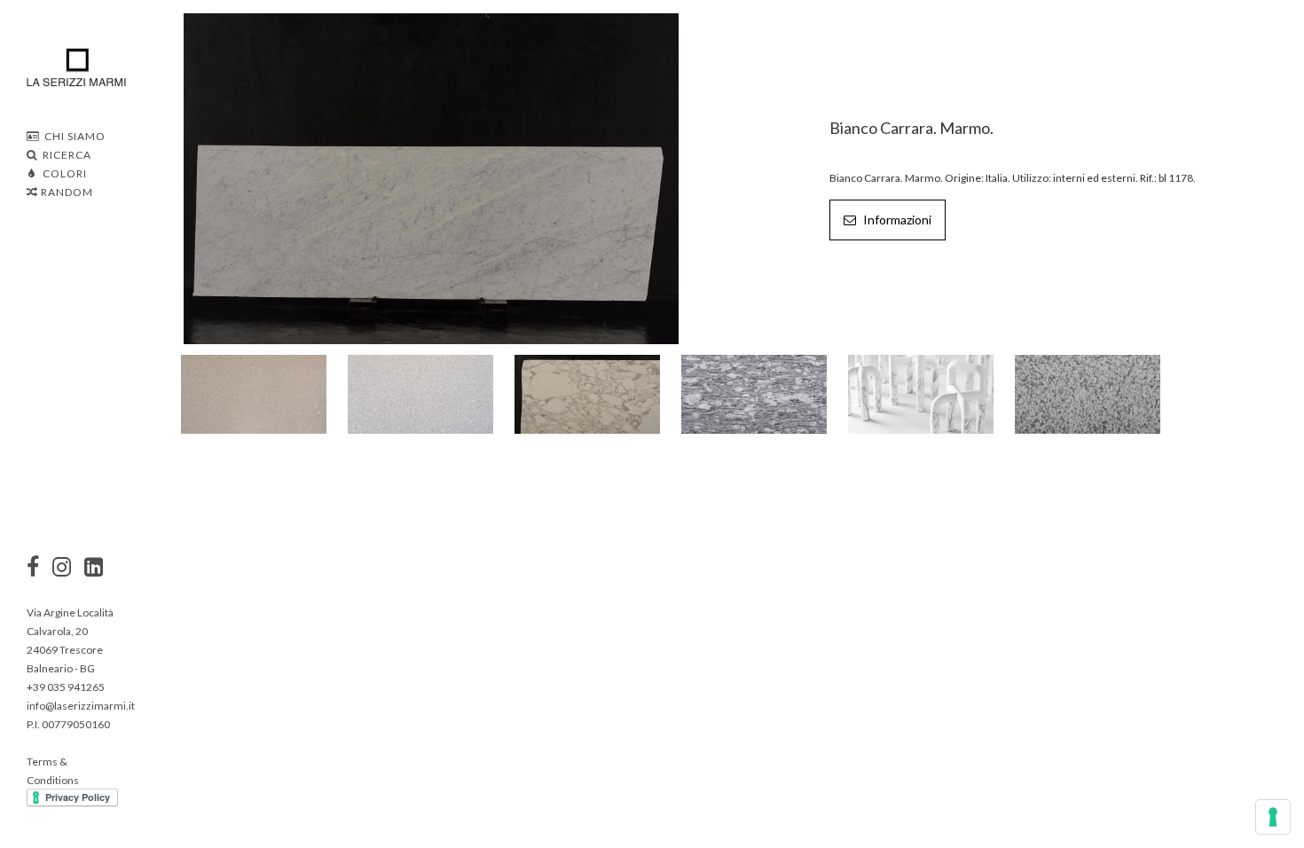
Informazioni (895, 219)
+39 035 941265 (66, 687)
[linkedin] (93, 568)
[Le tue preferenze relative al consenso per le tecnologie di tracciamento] (1273, 817)
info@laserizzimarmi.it (81, 705)
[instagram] (33, 568)
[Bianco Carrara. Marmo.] (431, 177)
